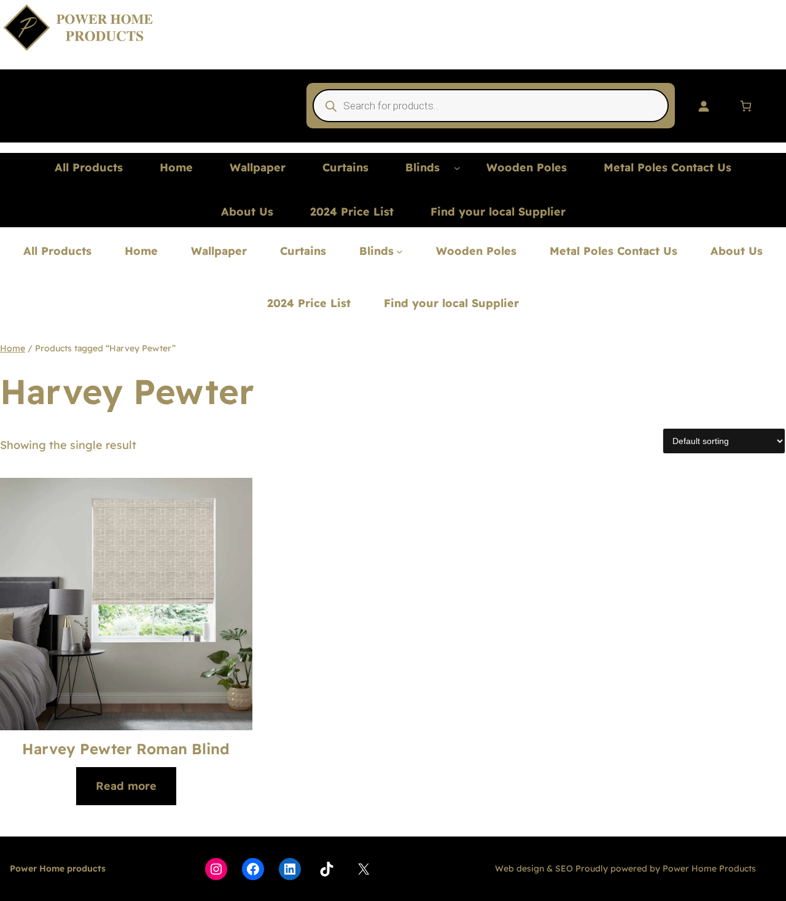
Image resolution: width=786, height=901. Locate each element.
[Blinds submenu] (457, 168)
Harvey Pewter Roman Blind (126, 748)
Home (12, 348)
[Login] (703, 106)
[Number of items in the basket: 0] (746, 106)
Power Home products (58, 868)
